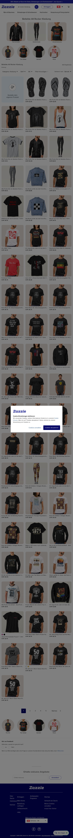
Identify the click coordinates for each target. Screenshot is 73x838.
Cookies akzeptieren (52, 428)
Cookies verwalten (35, 428)
